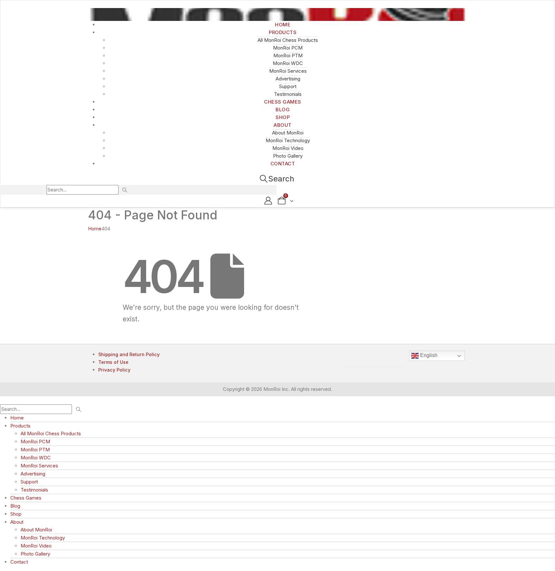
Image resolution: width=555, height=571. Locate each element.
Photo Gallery (35, 554)
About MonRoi (288, 133)
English (428, 355)
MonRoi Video (288, 148)
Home (17, 418)
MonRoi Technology (288, 140)
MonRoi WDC (288, 63)
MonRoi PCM (288, 48)
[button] (277, 178)
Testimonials (34, 490)
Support (287, 86)
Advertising (288, 79)
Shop (16, 514)
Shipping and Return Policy (129, 354)
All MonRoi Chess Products (288, 40)
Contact (282, 164)
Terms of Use (113, 362)
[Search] (124, 190)
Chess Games (25, 498)
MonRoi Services (288, 71)
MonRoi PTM (288, 55)
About (283, 125)
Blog (15, 506)
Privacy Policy (114, 370)
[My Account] (268, 201)
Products (282, 32)
